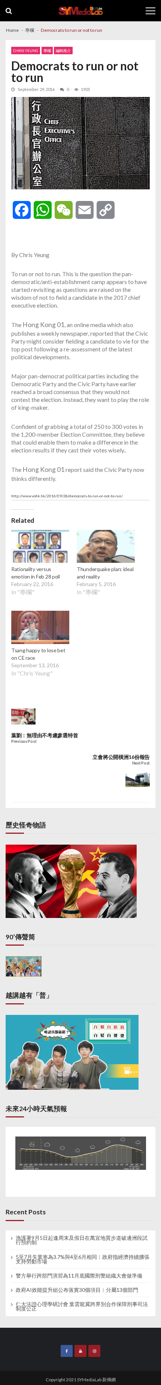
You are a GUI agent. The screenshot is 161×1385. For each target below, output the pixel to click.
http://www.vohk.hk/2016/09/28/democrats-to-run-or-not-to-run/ (67, 496)
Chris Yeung (25, 50)
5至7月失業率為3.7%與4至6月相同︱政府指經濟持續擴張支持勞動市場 (82, 1259)
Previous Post (23, 741)
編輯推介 (63, 50)
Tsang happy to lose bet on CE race (38, 654)
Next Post (141, 763)
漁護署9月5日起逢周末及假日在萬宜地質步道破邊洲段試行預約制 (82, 1240)
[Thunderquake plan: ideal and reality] (106, 547)
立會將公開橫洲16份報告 (121, 757)
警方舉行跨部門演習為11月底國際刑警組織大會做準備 (79, 1275)
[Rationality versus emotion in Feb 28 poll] (40, 547)
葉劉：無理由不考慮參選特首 (44, 735)
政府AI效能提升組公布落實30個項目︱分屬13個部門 (77, 1290)
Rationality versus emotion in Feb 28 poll (35, 573)
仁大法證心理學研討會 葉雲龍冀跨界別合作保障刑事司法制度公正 (82, 1306)
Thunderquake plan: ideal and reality (105, 573)
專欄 (47, 50)
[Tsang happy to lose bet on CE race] (40, 628)
